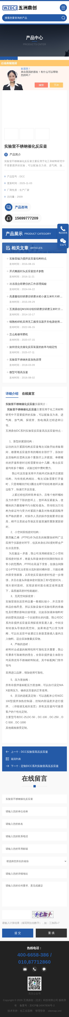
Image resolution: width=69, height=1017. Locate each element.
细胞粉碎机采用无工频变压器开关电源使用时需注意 (36, 321)
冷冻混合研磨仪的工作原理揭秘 (28, 283)
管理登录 (40, 1010)
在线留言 (28, 393)
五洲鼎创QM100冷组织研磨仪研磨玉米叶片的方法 (36, 309)
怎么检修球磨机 (18, 334)
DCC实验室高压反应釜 (34, 751)
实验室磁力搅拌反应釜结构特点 (28, 258)
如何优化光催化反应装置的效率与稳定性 (33, 346)
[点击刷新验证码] (42, 914)
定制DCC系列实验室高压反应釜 (40, 765)
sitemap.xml (54, 1010)
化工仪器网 (26, 1010)
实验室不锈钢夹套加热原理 (25, 359)
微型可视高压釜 (18, 372)
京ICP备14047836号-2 (42, 1005)
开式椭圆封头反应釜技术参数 (26, 271)
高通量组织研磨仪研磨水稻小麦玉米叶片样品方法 (36, 296)
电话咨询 (63, 233)
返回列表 (16, 759)
